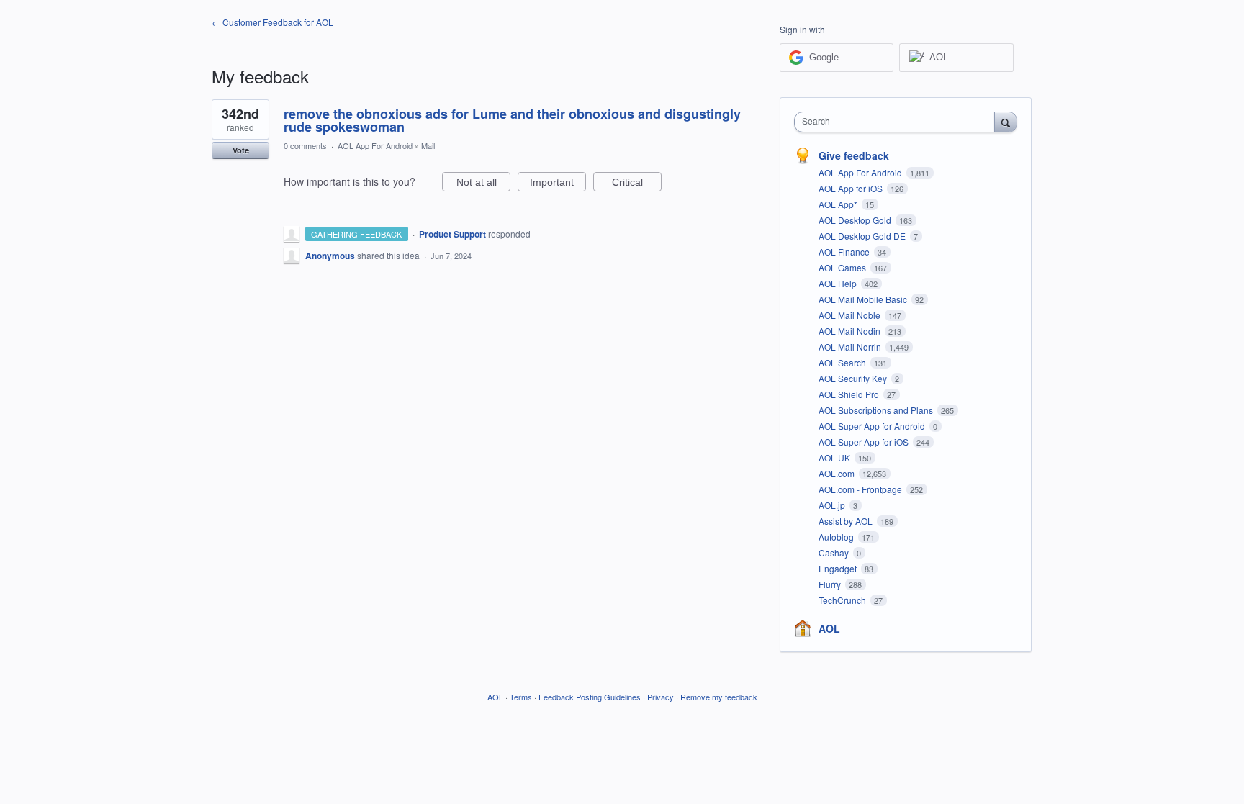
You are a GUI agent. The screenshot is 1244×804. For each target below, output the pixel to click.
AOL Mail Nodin (851, 331)
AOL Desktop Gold (856, 220)
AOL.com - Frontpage (861, 489)
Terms (521, 697)
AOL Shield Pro (850, 394)
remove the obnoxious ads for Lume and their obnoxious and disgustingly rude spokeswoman (512, 120)
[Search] (1005, 122)
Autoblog (837, 536)
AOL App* (839, 204)
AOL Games (843, 267)
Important (558, 183)
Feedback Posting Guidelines (589, 697)
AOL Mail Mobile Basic (864, 299)
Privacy (660, 697)
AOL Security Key (854, 378)
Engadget (839, 568)
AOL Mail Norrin (851, 346)
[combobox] (898, 122)
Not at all (483, 183)
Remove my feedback (718, 697)
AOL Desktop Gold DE (863, 236)
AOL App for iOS (852, 188)
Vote (241, 150)
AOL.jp (833, 505)
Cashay (835, 552)
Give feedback (854, 155)
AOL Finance (845, 251)
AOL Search (843, 362)
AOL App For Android (375, 145)
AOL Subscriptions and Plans (877, 410)
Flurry (831, 584)
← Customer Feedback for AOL (272, 22)
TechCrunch (843, 600)
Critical (637, 183)
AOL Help (839, 283)
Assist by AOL (847, 521)
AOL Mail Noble (851, 315)
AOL (829, 628)
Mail (428, 145)
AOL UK (835, 457)
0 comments (305, 145)
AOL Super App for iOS (865, 441)
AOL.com (838, 473)
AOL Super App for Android (873, 426)
